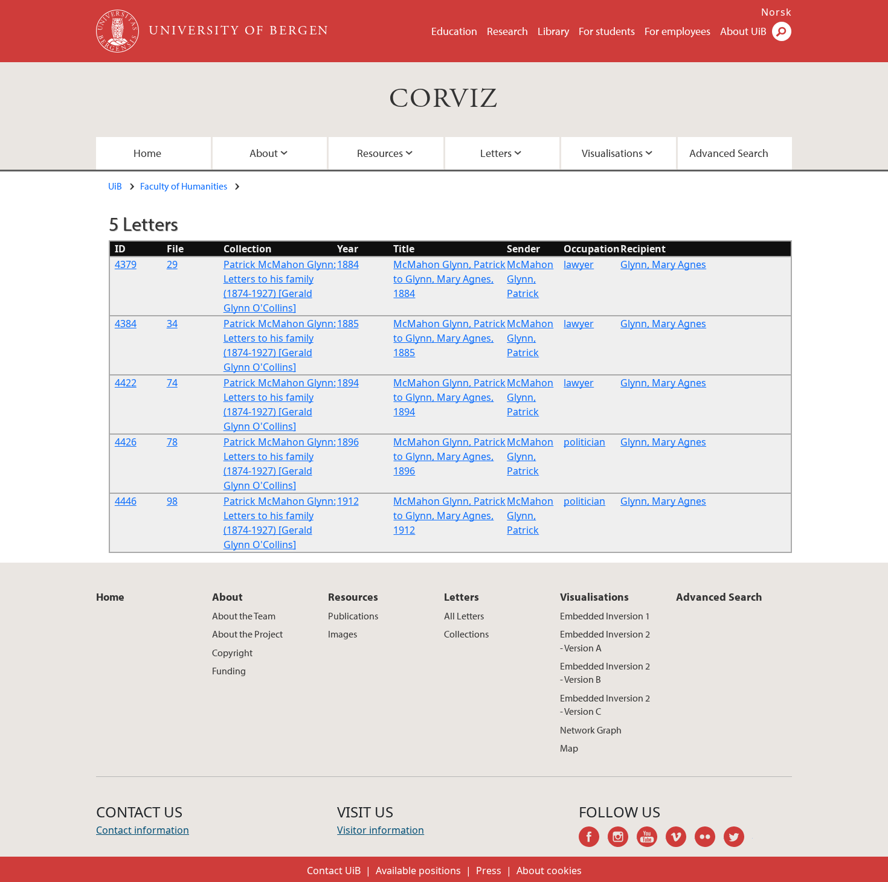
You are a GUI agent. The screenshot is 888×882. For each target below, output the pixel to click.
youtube (651, 838)
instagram (622, 838)
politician (584, 442)
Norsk (776, 12)
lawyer (579, 264)
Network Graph (591, 730)
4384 (126, 323)
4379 (126, 264)
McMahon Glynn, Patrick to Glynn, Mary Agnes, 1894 (449, 397)
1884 (348, 264)
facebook (593, 838)
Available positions (418, 870)
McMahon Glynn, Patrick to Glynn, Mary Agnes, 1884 (449, 279)
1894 (348, 382)
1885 (348, 323)
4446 (126, 501)
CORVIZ (443, 99)
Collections (466, 634)
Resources (380, 153)
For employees (677, 31)
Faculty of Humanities (183, 186)
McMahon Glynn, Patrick (530, 279)
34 (172, 323)
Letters (496, 153)
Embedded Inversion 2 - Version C (605, 704)
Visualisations (612, 153)
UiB (115, 186)
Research (507, 31)
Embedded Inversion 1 (605, 616)
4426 (126, 442)
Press (488, 870)
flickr (709, 838)
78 (172, 442)
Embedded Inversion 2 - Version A (605, 640)
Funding (229, 671)
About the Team (243, 616)
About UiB (743, 31)
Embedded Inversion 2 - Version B (605, 672)
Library (553, 31)
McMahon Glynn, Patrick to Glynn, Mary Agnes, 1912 (449, 515)
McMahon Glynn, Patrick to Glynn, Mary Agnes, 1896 (449, 456)
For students (607, 31)
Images (342, 634)
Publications (353, 616)
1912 (348, 501)
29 (172, 264)
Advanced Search (728, 153)
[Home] (118, 31)
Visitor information (380, 830)
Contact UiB (334, 870)
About (263, 153)
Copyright (232, 653)
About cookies (549, 870)
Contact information (142, 830)
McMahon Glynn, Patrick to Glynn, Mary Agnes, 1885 (449, 338)
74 (172, 382)
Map (569, 748)
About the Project (247, 634)
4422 (126, 382)
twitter (738, 838)
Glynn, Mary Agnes (663, 264)
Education (454, 31)
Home (147, 153)
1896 (348, 442)
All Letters (464, 616)
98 (172, 501)
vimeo (680, 838)
